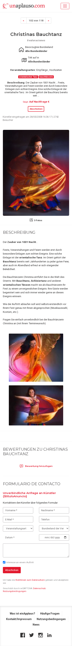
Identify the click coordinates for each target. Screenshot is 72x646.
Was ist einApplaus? (22, 613)
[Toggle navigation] (65, 6)
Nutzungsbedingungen (14, 591)
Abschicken (36, 109)
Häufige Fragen (50, 613)
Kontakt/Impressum (19, 619)
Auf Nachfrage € (39, 101)
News (36, 624)
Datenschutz (39, 588)
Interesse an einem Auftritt (20, 562)
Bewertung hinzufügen (39, 466)
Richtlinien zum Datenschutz (30, 580)
